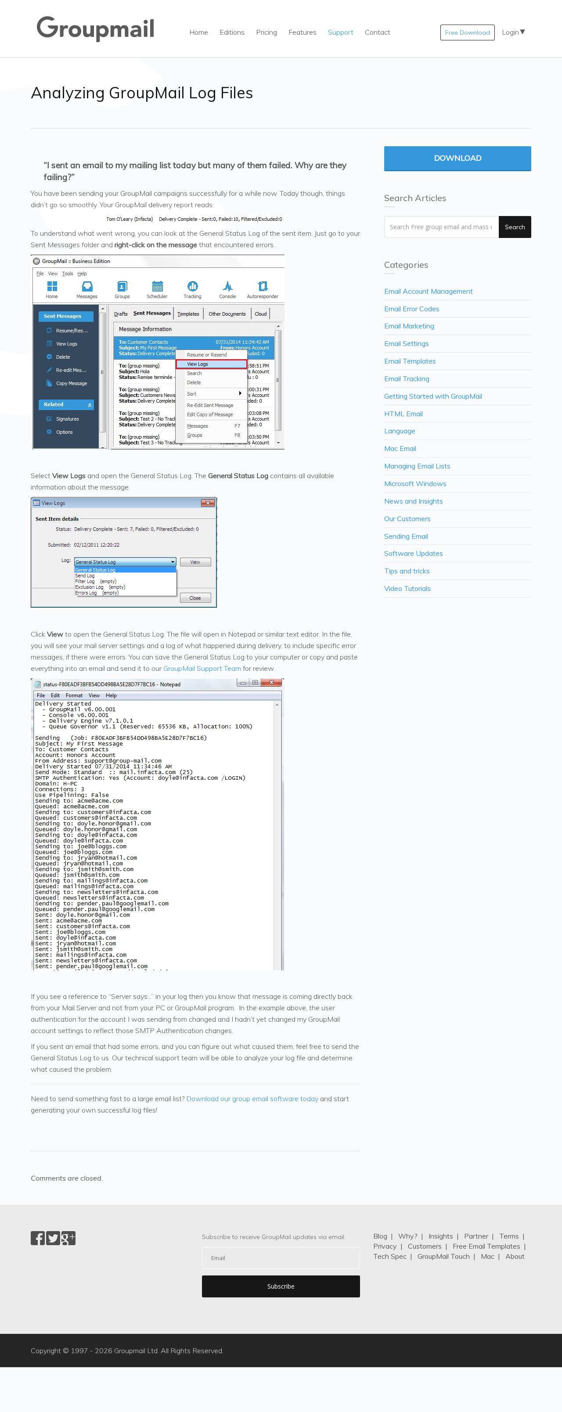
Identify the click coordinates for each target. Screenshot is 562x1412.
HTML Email (403, 413)
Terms (509, 1236)
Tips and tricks (407, 570)
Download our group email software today (252, 1098)
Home (198, 32)
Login (510, 32)
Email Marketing (409, 325)
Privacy (385, 1246)
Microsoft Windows (415, 483)
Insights (441, 1236)
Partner (476, 1236)
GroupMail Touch (444, 1256)
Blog (380, 1236)
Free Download (467, 32)
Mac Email (400, 448)
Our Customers (407, 518)
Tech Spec (390, 1256)
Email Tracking (406, 378)
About (515, 1256)
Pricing (266, 32)
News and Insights (413, 501)
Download (458, 158)
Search (515, 227)
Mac (487, 1256)
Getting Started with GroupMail (433, 396)
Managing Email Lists (417, 465)
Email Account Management (428, 291)
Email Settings (406, 343)
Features (302, 32)
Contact (377, 32)
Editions (232, 32)
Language (399, 430)
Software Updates (413, 553)
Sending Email (406, 536)
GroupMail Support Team (202, 668)
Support (340, 32)
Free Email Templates (486, 1246)
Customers (425, 1246)
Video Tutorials (407, 588)
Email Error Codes (412, 308)
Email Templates (410, 361)
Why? (408, 1236)
